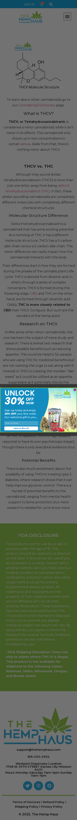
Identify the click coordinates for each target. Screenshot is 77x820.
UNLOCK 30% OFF (21, 428)
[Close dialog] (74, 389)
